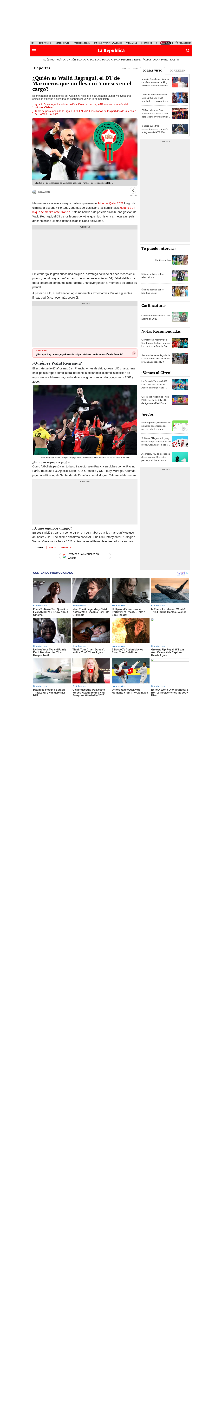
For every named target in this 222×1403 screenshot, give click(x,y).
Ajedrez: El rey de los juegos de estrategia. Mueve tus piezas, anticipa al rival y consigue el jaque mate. (155, 458)
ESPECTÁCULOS (142, 60)
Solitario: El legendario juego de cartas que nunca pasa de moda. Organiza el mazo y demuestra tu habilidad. (156, 443)
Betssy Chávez (62, 43)
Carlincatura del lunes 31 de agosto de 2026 (155, 317)
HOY (32, 43)
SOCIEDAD (95, 60)
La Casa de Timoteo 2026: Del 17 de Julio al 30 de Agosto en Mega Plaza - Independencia (154, 386)
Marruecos (66, 547)
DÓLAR (156, 60)
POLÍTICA (60, 60)
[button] (34, 50)
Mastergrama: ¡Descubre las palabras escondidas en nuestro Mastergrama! (155, 425)
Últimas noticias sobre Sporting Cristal (152, 291)
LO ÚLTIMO (48, 60)
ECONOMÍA (83, 60)
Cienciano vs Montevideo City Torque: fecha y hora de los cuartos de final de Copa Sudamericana (155, 344)
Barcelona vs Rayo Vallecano (108, 43)
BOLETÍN (174, 60)
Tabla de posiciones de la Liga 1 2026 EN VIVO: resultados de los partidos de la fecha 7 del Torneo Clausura (85, 113)
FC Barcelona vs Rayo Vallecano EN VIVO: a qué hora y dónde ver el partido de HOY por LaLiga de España (155, 117)
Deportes (42, 68)
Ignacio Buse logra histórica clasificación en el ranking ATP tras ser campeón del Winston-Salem (81, 106)
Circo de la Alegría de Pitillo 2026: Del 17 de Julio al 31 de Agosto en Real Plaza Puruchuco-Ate (155, 401)
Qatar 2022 (53, 547)
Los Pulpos (146, 43)
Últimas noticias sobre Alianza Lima (152, 276)
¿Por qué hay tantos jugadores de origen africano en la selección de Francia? (80, 354)
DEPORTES (127, 60)
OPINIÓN (71, 60)
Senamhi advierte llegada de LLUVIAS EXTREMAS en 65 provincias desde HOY (155, 358)
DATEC (164, 60)
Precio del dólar (82, 43)
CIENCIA (115, 60)
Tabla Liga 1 (131, 43)
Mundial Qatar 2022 (111, 203)
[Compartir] (133, 190)
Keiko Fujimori (44, 43)
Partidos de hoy (163, 260)
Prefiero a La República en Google (83, 556)
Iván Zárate (44, 191)
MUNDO (106, 60)
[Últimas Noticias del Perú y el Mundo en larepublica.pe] (111, 50)
